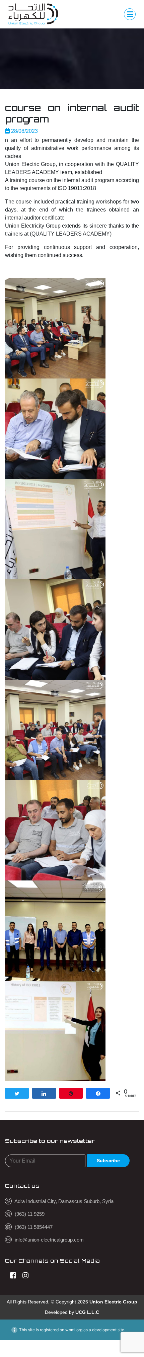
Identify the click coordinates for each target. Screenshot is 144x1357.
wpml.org (73, 1329)
